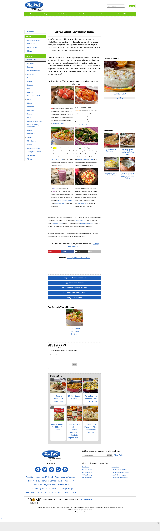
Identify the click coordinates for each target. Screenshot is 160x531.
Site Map (52, 492)
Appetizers (31, 63)
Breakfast (30, 74)
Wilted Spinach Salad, (81, 220)
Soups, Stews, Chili (33, 148)
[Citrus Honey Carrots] (86, 103)
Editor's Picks (31, 44)
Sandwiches (31, 134)
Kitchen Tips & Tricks (34, 96)
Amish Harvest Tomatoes (59, 123)
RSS (59, 492)
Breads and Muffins (33, 71)
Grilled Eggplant (59, 203)
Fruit (28, 89)
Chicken (29, 81)
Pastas (29, 114)
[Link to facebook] (38, 469)
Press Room (69, 481)
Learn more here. (86, 499)
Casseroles (31, 78)
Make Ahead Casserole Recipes (74, 288)
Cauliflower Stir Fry (81, 203)
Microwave (30, 107)
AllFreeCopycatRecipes (119, 469)
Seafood (30, 137)
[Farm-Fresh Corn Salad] (62, 144)
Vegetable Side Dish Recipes (74, 293)
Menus (29, 51)
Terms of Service (49, 481)
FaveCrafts (85, 467)
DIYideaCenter (87, 478)
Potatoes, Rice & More (34, 121)
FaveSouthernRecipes (119, 475)
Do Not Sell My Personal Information (44, 488)
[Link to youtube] (65, 469)
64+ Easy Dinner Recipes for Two (78, 258)
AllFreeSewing (87, 475)
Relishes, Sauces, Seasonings (33, 125)
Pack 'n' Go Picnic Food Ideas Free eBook (58, 427)
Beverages (30, 67)
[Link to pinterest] (51, 469)
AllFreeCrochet (87, 469)
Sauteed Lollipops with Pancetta (85, 159)
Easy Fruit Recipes (74, 298)
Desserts (30, 85)
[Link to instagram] (58, 469)
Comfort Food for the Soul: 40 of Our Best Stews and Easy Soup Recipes (127, 176)
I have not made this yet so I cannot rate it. (63, 350)
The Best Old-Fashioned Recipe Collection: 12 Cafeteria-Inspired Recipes (74, 431)
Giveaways (30, 92)
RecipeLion (115, 467)
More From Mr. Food (44, 477)
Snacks (29, 144)
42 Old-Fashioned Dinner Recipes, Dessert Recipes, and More (127, 152)
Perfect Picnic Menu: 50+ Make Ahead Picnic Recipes (90, 428)
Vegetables (31, 155)
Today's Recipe (67, 488)
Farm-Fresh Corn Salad (57, 159)
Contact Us (37, 485)
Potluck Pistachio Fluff (119, 94)
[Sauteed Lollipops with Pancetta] (86, 144)
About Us (29, 477)
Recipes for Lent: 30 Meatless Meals (111, 174)
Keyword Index (50, 485)
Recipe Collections (33, 40)
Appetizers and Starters (74, 283)
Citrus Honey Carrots (84, 124)
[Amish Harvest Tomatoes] (62, 103)
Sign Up (109, 455)
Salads (29, 130)
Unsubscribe (41, 492)
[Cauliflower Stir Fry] (86, 185)
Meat (29, 99)
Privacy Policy (34, 481)
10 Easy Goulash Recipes (74, 397)
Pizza (29, 117)
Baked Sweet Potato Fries (86, 223)
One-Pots (30, 110)
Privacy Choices (70, 492)
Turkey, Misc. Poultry (34, 152)
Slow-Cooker (31, 141)
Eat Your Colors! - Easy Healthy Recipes (74, 331)
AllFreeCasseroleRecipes (120, 478)
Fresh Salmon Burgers (56, 223)
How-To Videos (32, 47)
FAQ (60, 481)
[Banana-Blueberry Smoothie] (62, 185)
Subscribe (30, 32)
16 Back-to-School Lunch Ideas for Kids (58, 398)
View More (119, 98)
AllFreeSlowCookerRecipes (120, 472)
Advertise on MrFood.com (65, 477)
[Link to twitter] (44, 469)
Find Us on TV (64, 485)
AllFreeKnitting (87, 472)
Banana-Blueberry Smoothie (65, 200)
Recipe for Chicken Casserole (74, 278)
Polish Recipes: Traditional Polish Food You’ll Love (91, 398)
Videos (29, 159)
